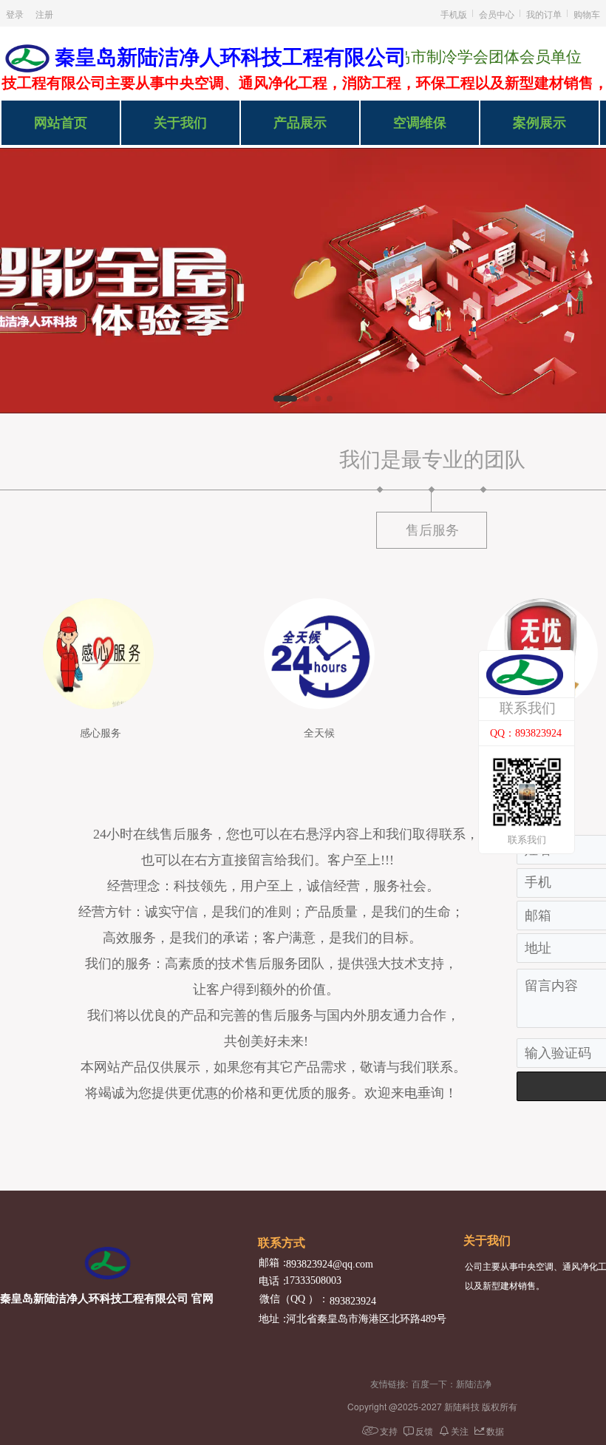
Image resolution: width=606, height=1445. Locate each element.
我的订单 (544, 13)
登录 (15, 13)
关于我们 (180, 122)
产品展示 (300, 122)
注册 (44, 13)
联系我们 (528, 708)
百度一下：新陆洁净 (451, 1383)
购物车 (586, 13)
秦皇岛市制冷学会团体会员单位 (461, 57)
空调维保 (419, 122)
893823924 (353, 1301)
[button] (285, 399)
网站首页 (60, 122)
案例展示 (539, 122)
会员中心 (496, 13)
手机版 (453, 13)
